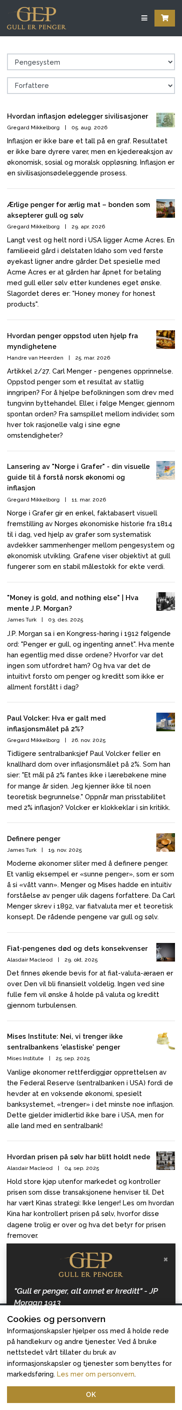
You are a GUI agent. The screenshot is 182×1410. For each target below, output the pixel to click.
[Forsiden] (36, 18)
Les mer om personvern (95, 1374)
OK (91, 1394)
